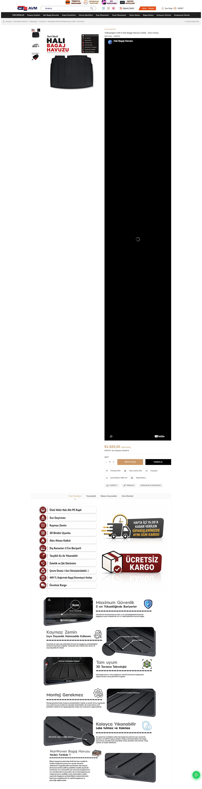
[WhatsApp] (196, 774)
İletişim (151, 8)
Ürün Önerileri (127, 496)
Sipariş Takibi (128, 8)
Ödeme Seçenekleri (109, 496)
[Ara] (91, 8)
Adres (144, 8)
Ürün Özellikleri (75, 496)
